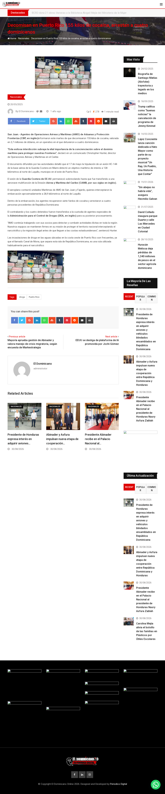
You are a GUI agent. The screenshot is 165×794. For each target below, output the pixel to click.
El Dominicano (43, 363)
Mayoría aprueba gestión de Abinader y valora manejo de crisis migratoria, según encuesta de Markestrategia (32, 344)
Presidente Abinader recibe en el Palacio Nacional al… (98, 439)
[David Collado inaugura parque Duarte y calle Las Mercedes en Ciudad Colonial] (130, 210)
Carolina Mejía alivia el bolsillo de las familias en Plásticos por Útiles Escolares (146, 631)
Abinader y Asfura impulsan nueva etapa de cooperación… (62, 439)
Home (13, 38)
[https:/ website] (37, 111)
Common (151, 298)
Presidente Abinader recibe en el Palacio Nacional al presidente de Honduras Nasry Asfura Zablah (145, 409)
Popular (140, 298)
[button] (155, 784)
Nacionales (23, 38)
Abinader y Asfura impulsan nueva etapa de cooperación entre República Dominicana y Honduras (146, 373)
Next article (111, 336)
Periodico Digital (118, 784)
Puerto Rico (34, 297)
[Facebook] (14, 320)
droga (22, 297)
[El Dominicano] (41, 111)
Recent (129, 296)
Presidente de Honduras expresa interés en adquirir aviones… (23, 439)
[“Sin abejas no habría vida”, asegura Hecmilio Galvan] (130, 185)
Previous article (17, 336)
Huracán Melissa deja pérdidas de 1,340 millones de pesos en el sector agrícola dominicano (147, 256)
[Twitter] (22, 320)
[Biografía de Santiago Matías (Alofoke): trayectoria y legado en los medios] (130, 72)
